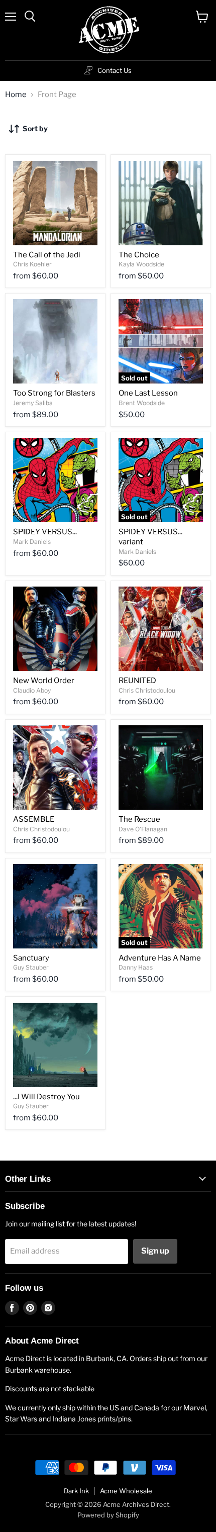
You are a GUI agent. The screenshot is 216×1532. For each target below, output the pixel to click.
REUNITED (137, 680)
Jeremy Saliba (33, 403)
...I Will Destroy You (46, 1096)
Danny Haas (136, 967)
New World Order (43, 680)
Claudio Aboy (32, 690)
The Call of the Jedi (46, 254)
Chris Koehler (32, 264)
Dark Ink (76, 1491)
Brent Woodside (142, 403)
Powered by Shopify (108, 1515)
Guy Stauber (31, 967)
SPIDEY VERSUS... (45, 531)
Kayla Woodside (141, 264)
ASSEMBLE (33, 819)
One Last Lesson (148, 393)
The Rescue (139, 819)
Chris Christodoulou (147, 690)
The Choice (139, 254)
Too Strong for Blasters (54, 393)
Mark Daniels (32, 541)
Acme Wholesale (126, 1491)
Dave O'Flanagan (143, 829)
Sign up (155, 1251)
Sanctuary (31, 958)
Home (16, 94)
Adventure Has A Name (160, 958)
